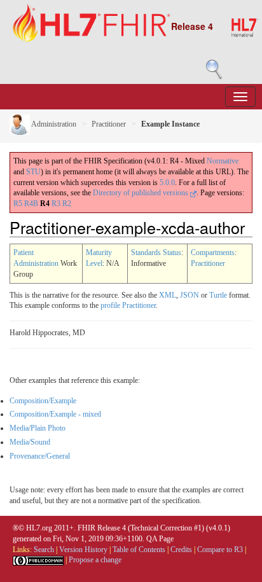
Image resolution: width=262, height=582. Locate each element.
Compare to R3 (220, 549)
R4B (31, 203)
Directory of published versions (141, 192)
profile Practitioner (128, 305)
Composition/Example (43, 400)
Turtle (218, 295)
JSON (189, 295)
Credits (181, 549)
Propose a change (95, 559)
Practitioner (109, 124)
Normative (222, 160)
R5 (17, 203)
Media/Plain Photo (38, 428)
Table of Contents (139, 549)
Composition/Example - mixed (55, 414)
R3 (56, 203)
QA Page (160, 538)
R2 (66, 203)
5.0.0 (167, 182)
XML (167, 295)
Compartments (213, 252)
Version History (83, 549)
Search (44, 549)
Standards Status (156, 252)
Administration (53, 124)
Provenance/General (40, 456)
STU (33, 171)
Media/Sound (30, 442)
